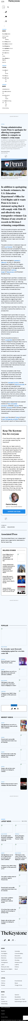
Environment (18, 958)
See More (24, 821)
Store (3, 95)
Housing (7, 46)
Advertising (5, 108)
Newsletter (8, 91)
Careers (3, 1013)
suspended (8, 339)
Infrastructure (18, 962)
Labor (4, 50)
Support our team (14, 511)
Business (4, 33)
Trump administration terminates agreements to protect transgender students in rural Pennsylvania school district (9, 568)
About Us (3, 997)
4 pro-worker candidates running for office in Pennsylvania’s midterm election (7, 900)
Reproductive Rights (6, 969)
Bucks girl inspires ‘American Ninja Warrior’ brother (8, 662)
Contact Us (4, 1001)
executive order (19, 384)
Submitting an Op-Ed (20, 1001)
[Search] (8, 7)
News (4, 31)
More (4, 86)
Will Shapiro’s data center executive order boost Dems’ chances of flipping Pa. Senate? (8, 683)
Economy (5, 41)
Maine (17, 417)
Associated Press (5, 151)
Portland (9, 407)
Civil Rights (4, 953)
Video (3, 89)
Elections (4, 43)
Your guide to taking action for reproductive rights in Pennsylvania (8, 878)
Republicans (10, 272)
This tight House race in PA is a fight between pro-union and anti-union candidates (8, 673)
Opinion (7, 89)
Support (3, 1010)
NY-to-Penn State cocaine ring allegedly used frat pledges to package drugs (8, 755)
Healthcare (4, 960)
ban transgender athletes (10, 419)
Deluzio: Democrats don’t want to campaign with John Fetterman (9, 784)
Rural (6, 58)
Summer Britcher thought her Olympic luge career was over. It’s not (9, 589)
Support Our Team (20, 999)
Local (4, 67)
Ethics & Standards (5, 1007)
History (4, 75)
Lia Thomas (8, 247)
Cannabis (7, 33)
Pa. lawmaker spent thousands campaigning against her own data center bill (12, 651)
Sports (4, 62)
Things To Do (18, 985)
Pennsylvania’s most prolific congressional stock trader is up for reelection (8, 740)
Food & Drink (18, 980)
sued (6, 417)
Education (8, 41)
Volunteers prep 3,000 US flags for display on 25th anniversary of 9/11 (8, 694)
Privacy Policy (4, 1017)
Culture (4, 70)
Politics (7, 52)
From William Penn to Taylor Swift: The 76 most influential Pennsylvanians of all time (8, 558)
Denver (16, 405)
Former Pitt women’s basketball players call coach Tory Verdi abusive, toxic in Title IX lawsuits (8, 579)
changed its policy (13, 382)
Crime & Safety (19, 953)
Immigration (4, 962)
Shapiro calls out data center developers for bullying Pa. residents (8, 769)
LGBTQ (7, 50)
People (4, 78)
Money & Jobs (5, 966)
